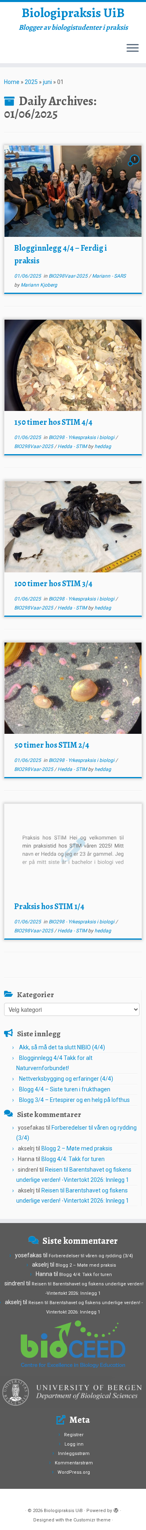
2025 (31, 82)
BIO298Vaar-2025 (69, 276)
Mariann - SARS (109, 276)
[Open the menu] (133, 48)
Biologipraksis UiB (73, 13)
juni (47, 82)
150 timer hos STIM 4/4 (53, 422)
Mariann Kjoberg (39, 285)
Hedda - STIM (73, 446)
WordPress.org (74, 1472)
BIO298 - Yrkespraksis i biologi (82, 437)
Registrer (74, 1434)
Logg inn (74, 1444)
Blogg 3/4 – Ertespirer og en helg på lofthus (74, 1100)
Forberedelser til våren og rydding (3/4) (91, 1255)
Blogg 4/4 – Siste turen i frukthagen (64, 1089)
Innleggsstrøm (74, 1453)
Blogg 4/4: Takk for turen (73, 1159)
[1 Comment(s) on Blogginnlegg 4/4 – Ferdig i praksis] (135, 166)
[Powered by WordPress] (116, 1509)
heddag (102, 446)
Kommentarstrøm (74, 1463)
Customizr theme (92, 1520)
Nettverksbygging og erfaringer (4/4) (66, 1078)
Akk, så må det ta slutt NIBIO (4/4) (62, 1047)
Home (11, 82)
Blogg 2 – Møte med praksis (76, 1148)
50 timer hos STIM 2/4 (51, 745)
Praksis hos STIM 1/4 (49, 906)
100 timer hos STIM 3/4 (53, 583)
